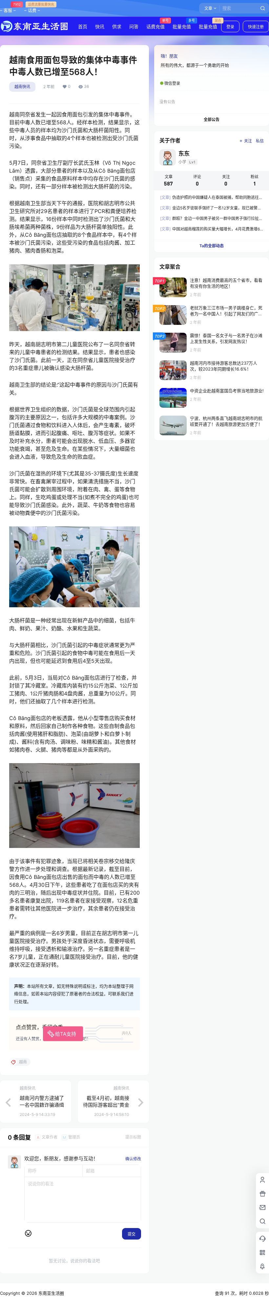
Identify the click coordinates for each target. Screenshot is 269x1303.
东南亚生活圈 (50, 1293)
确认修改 (133, 1158)
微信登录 (172, 83)
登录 (230, 26)
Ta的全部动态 (211, 245)
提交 (131, 1234)
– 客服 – (8, 7)
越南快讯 (22, 86)
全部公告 (211, 119)
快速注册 (256, 26)
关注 (248, 140)
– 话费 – (32, 7)
